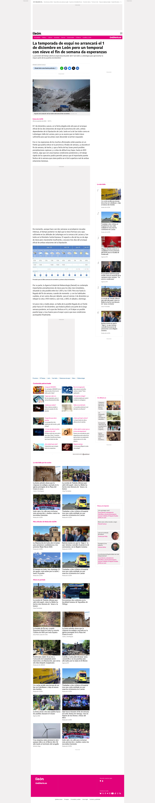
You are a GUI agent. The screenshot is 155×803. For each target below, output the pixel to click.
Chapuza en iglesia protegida (105, 2)
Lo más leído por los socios (42, 462)
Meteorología (81, 378)
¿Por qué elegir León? (104, 510)
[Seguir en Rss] (120, 793)
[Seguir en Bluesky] (100, 793)
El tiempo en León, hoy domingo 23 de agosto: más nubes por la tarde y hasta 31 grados (46, 571)
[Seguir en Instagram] (109, 793)
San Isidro (54, 378)
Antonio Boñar (102, 547)
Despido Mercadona (115, 2)
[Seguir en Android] (100, 781)
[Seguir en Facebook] (105, 793)
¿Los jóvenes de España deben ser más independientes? (108, 555)
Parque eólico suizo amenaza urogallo (61, 2)
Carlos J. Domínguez (38, 491)
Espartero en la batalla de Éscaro (75, 2)
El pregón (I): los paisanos (102, 544)
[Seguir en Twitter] (103, 793)
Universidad (70, 37)
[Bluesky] (69, 68)
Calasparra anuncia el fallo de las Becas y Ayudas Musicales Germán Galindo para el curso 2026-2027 (101, 406)
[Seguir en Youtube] (112, 793)
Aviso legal (85, 799)
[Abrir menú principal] (121, 33)
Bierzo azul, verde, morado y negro (107, 522)
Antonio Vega (36, 746)
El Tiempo (42, 378)
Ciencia (63, 37)
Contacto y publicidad (95, 799)
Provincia (35, 378)
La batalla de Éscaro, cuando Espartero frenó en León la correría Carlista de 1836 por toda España (46, 630)
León (48, 378)
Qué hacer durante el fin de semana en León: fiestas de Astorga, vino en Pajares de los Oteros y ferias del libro (75, 715)
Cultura (50, 37)
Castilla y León (87, 37)
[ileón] (45, 779)
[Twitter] (73, 68)
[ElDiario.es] (115, 37)
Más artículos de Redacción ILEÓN (44, 522)
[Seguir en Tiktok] (115, 793)
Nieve (73, 378)
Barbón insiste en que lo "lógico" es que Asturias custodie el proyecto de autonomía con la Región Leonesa (109, 326)
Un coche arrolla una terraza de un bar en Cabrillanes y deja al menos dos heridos (46, 687)
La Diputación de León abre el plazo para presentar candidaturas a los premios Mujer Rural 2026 (46, 545)
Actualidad (37, 37)
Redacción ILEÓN (38, 119)
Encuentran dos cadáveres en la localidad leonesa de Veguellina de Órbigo (75, 602)
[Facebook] (65, 68)
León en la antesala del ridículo (103, 533)
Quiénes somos (58, 799)
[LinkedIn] (77, 68)
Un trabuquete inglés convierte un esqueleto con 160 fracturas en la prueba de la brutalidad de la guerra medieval (101, 416)
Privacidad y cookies (76, 799)
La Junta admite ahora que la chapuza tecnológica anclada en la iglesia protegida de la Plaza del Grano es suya (46, 486)
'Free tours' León (94, 2)
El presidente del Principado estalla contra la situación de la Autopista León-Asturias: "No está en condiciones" (111, 276)
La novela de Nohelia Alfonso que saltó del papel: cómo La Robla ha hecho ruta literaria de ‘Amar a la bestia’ (74, 486)
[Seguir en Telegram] (107, 793)
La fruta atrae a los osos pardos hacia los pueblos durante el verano (46, 713)
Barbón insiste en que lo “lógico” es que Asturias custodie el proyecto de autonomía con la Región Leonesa (75, 545)
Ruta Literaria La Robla (48, 2)
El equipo (66, 799)
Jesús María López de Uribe (40, 634)
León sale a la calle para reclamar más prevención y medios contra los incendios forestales (46, 513)
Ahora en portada (39, 580)
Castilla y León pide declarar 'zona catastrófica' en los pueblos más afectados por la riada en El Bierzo (74, 659)
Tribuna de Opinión (103, 506)
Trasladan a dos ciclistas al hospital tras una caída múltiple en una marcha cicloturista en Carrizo (75, 513)
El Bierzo (78, 37)
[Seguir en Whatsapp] (117, 793)
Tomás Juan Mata (102, 536)
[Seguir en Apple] (102, 781)
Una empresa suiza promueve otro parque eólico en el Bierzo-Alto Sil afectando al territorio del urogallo (46, 742)
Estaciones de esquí (65, 378)
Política (44, 37)
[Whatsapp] (61, 68)
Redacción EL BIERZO (39, 665)
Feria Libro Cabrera (87, 2)
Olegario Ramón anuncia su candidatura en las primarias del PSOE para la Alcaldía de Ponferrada (110, 251)
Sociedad (56, 37)
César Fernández (66, 491)
